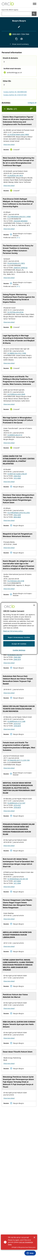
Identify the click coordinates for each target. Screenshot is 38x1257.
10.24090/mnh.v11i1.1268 (16, 721)
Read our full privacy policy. (13, 631)
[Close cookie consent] (34, 605)
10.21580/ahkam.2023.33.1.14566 (19, 217)
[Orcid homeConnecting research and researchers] (8, 4)
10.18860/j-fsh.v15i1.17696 (16, 353)
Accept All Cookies (19, 644)
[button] (32, 103)
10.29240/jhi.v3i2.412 (14, 655)
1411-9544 (17, 883)
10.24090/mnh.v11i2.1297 (16, 803)
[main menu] (34, 4)
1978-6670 (17, 726)
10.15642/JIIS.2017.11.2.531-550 (18, 760)
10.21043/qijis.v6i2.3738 (15, 581)
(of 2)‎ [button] (18, 237)
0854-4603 (17, 517)
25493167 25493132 (20, 268)
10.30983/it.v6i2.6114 (14, 435)
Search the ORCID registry (9, 10)
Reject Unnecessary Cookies (19, 637)
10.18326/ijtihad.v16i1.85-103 (17, 879)
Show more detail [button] (9, 144)
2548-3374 (17, 659)
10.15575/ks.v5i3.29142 (15, 312)
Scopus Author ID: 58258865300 (15, 92)
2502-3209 (17, 515)
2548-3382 (17, 657)
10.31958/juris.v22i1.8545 (16, 394)
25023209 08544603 (20, 221)
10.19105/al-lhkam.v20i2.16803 (18, 134)
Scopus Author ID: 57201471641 (15, 95)
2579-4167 (17, 724)
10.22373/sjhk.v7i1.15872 (16, 263)
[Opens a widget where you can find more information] (30, 1253)
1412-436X (17, 478)
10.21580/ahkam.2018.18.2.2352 (18, 513)
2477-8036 (17, 881)
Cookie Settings (19, 650)
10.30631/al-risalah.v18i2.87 (17, 474)
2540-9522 (17, 476)
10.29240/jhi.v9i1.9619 (15, 176)
